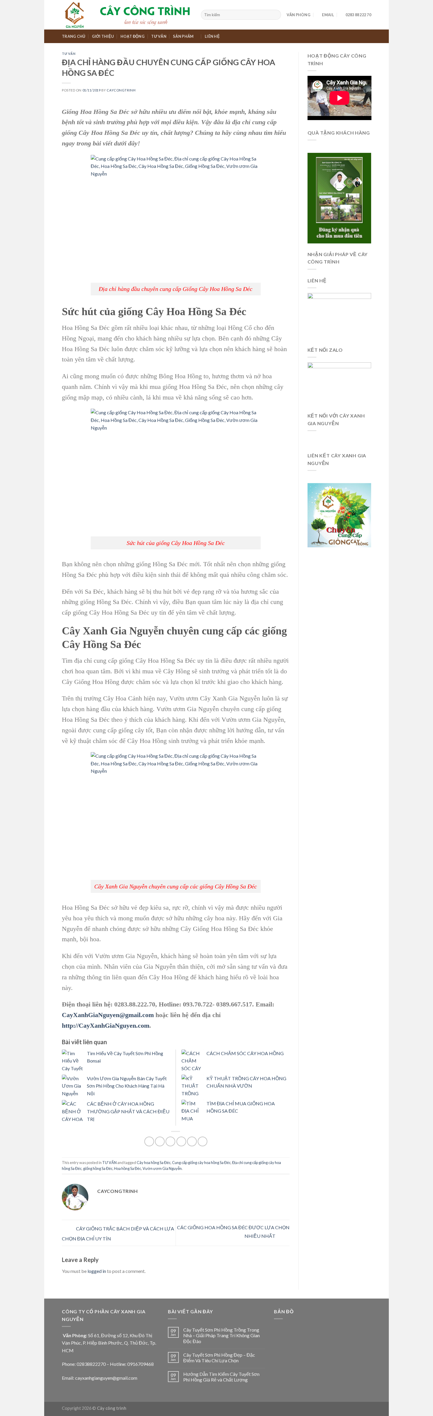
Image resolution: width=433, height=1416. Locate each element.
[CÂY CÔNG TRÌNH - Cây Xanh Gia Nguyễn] (127, 14)
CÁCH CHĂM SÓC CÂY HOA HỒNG (245, 1053)
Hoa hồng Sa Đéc (127, 1168)
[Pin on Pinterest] (181, 1141)
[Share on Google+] (192, 1141)
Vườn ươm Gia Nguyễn (162, 1168)
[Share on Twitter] (160, 1141)
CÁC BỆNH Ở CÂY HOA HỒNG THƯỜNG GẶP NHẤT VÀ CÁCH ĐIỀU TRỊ (128, 1111)
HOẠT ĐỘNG (132, 36)
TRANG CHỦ (73, 36)
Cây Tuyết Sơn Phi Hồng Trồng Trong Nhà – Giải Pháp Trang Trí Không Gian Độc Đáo (221, 1335)
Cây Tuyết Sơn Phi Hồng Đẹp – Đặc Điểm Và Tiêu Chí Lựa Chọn (219, 1357)
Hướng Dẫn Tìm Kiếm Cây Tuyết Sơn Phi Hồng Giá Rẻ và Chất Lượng (221, 1376)
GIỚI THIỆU (103, 36)
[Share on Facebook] (149, 1141)
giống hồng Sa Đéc (98, 1168)
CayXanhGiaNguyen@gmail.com (108, 1015)
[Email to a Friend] (170, 1141)
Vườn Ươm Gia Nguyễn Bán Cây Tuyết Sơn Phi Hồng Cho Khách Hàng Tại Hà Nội (127, 1085)
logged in (96, 1271)
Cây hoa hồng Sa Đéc (154, 1162)
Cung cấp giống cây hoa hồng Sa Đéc (201, 1162)
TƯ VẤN (158, 36)
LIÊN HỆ (212, 36)
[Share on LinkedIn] (202, 1141)
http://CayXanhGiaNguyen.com (105, 1025)
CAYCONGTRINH (121, 90)
